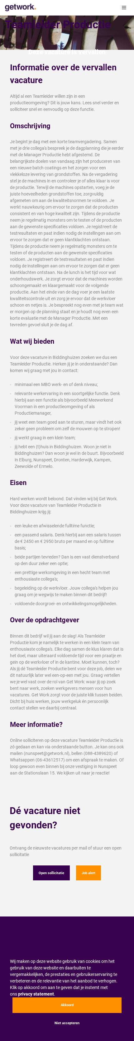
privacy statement (36, 994)
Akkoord (67, 1005)
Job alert (88, 873)
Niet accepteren (67, 1023)
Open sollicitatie (51, 873)
